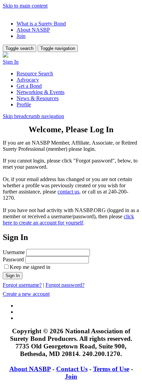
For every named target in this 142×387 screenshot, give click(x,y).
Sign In (11, 62)
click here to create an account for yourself (68, 219)
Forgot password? (64, 285)
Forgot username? (22, 285)
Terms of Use (111, 369)
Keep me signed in (30, 267)
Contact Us (72, 369)
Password (13, 259)
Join (71, 376)
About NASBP (30, 369)
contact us (68, 192)
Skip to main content (25, 6)
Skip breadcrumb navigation (33, 116)
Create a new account (26, 294)
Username (14, 252)
